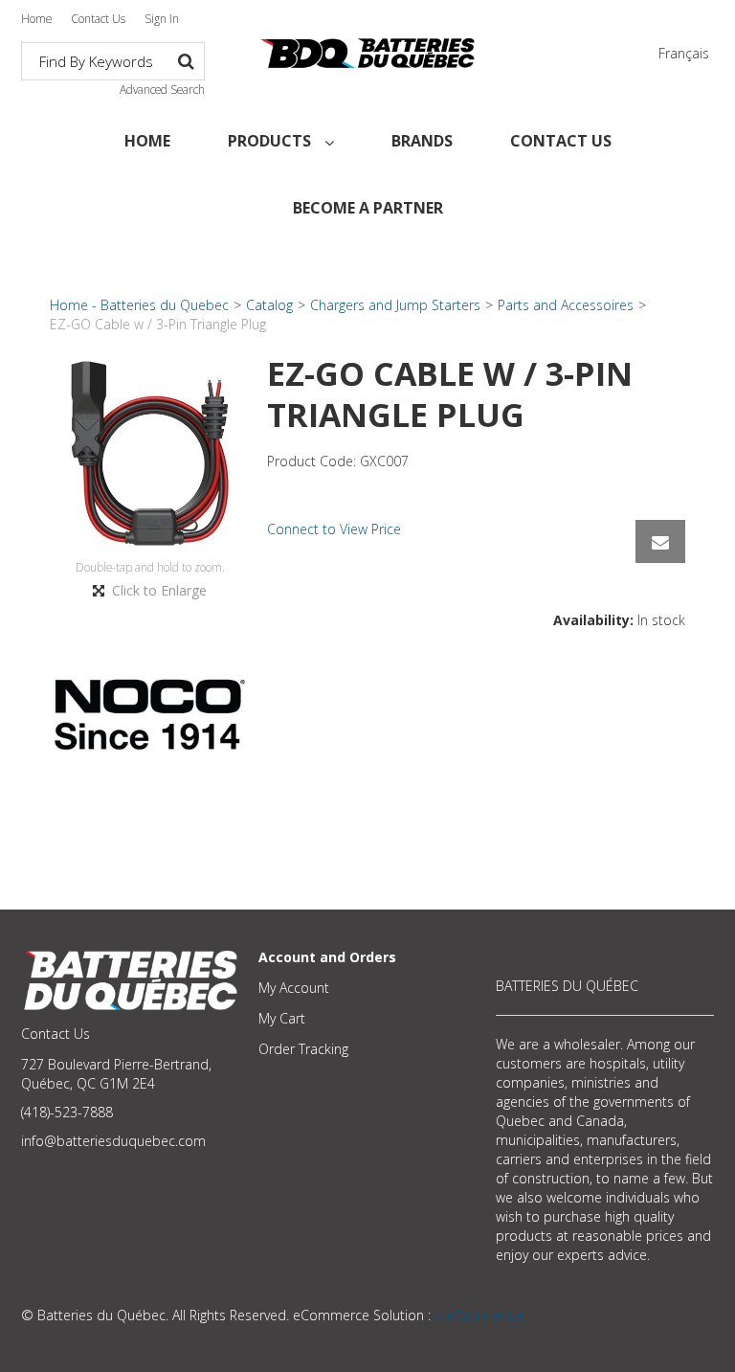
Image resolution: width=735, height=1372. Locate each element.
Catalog (269, 305)
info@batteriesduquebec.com (113, 1141)
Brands (422, 140)
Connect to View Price (334, 529)
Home (36, 18)
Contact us (561, 140)
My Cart (281, 1018)
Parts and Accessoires (566, 305)
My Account (293, 987)
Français (683, 53)
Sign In (162, 18)
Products (271, 140)
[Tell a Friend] (660, 541)
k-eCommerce (478, 1315)
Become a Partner (368, 207)
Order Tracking (303, 1049)
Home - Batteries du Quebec (139, 305)
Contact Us (98, 18)
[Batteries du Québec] (367, 53)
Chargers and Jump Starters (395, 305)
